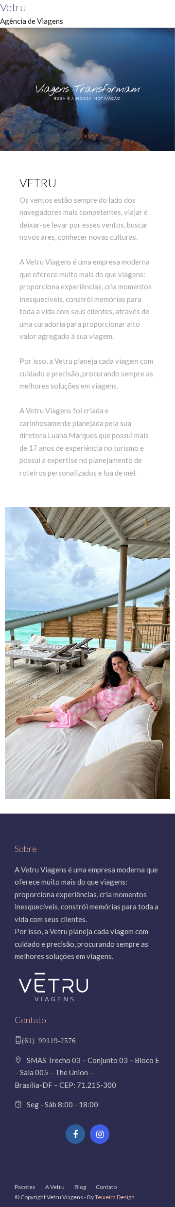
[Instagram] (99, 1134)
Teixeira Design (115, 1197)
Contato (106, 1186)
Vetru (13, 7)
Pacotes (25, 1186)
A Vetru (55, 1186)
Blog (80, 1186)
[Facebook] (75, 1134)
